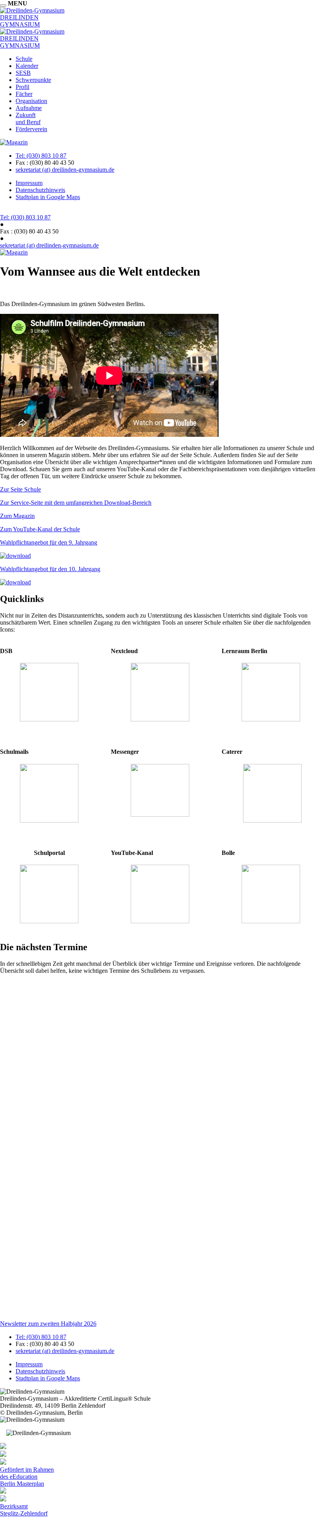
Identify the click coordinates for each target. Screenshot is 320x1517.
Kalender (27, 65)
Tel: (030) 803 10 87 (41, 155)
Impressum (29, 183)
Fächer (24, 94)
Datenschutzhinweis (40, 190)
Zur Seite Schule (20, 489)
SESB (23, 72)
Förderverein (31, 129)
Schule (24, 58)
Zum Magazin (17, 516)
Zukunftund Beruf (28, 118)
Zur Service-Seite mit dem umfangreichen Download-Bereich (75, 502)
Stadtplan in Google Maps (48, 197)
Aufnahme (29, 108)
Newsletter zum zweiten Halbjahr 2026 (48, 1323)
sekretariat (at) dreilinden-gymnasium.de (65, 169)
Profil (22, 87)
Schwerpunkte (33, 80)
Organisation (31, 101)
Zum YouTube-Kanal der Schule (40, 529)
